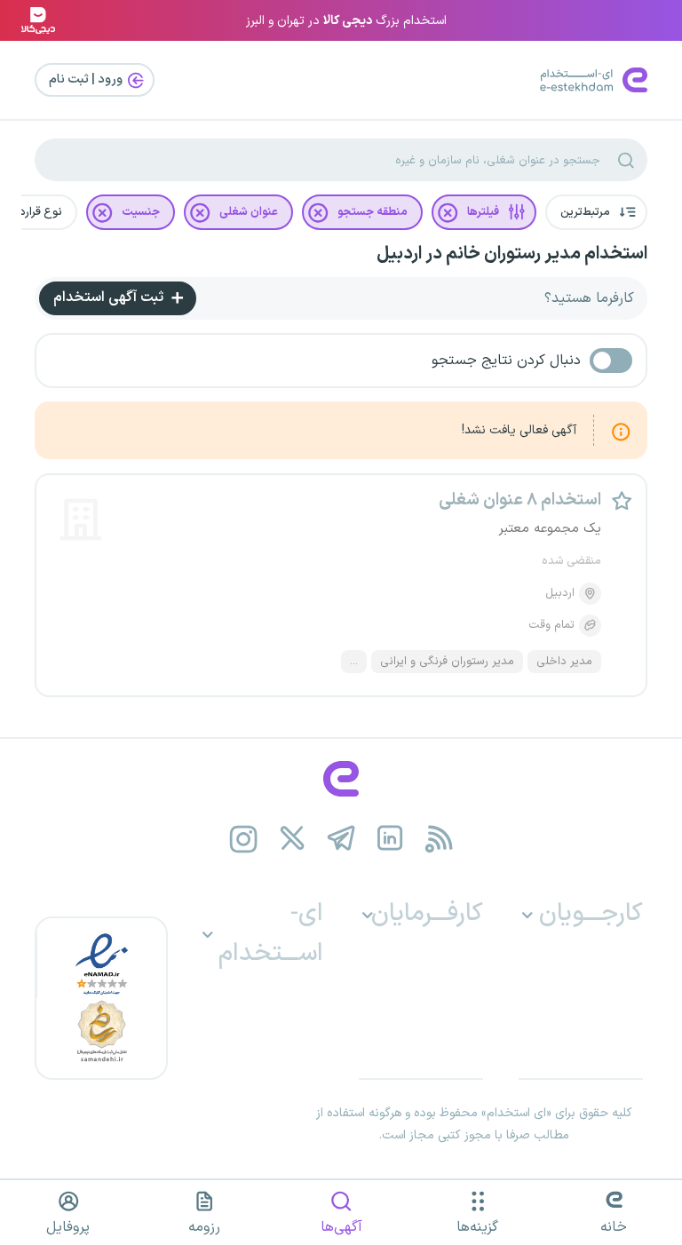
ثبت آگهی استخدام (110, 297)
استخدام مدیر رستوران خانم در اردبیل (512, 254)
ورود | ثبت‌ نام (87, 79)
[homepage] (341, 779)
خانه (613, 1227)
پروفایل (68, 1227)
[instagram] (243, 838)
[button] (596, 212)
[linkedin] (390, 838)
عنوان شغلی (248, 212)
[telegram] (341, 838)
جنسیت (141, 212)
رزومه (204, 1227)
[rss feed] (439, 838)
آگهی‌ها (341, 1227)
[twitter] (292, 838)
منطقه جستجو (372, 212)
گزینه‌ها (477, 1227)
